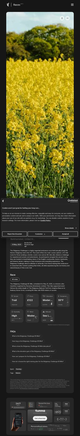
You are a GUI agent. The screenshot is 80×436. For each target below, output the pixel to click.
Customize (39, 234)
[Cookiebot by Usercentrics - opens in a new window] (69, 200)
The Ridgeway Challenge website (29, 388)
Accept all (65, 234)
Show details (69, 228)
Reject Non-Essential (15, 234)
